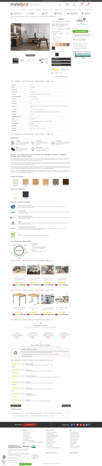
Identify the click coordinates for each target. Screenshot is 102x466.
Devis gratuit (80, 0)
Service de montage (74, 439)
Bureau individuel (52, 16)
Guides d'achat (73, 443)
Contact (86, 0)
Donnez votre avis (65, 69)
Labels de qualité (73, 440)
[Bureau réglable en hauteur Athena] (62, 299)
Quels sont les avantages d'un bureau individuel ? (52, 413)
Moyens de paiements (74, 435)
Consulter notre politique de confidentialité (15, 460)
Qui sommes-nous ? (27, 432)
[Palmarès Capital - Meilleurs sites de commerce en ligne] (82, 54)
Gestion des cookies (51, 437)
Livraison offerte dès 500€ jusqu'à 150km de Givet (51, 0)
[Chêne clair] (64, 44)
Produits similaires (39, 81)
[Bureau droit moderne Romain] (33, 299)
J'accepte (25, 464)
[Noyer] (53, 48)
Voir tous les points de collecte (26, 356)
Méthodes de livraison (74, 433)
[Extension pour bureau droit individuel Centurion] (19, 269)
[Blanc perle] (53, 44)
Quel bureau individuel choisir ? (18, 413)
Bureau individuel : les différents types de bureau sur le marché (42, 415)
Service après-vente (74, 437)
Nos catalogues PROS (27, 437)
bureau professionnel (43, 166)
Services (48, 81)
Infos (12, 81)
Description (18, 81)
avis (62, 68)
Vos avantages (73, 442)
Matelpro (12, 16)
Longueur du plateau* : (56, 31)
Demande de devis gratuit (52, 432)
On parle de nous (26, 435)
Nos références (26, 436)
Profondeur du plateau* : (57, 37)
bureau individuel (15, 162)
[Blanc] (53, 54)
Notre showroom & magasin (28, 440)
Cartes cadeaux (50, 444)
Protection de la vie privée (52, 436)
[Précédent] (11, 37)
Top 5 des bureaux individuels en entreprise (20, 415)
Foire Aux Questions (74, 432)
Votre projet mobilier (74, 447)
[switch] (4, 463)
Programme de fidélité (51, 442)
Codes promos (50, 446)
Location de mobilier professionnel (53, 447)
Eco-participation (50, 440)
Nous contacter (26, 433)
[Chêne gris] (67, 44)
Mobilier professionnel (19, 16)
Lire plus (17, 337)
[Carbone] (57, 54)
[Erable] (57, 44)
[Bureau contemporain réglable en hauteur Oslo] (47, 299)
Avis (52, 81)
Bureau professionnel (43, 16)
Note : (53, 68)
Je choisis (13, 464)
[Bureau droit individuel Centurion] (16, 60)
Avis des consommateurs (75, 446)
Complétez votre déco (28, 81)
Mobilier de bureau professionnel (31, 16)
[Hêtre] (60, 44)
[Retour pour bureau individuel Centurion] (62, 269)
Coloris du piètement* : (58, 51)
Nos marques (25, 439)
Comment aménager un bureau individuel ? (34, 413)
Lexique (71, 444)
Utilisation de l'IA (50, 439)
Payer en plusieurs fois (74, 436)
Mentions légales (50, 433)
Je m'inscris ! (30, 424)
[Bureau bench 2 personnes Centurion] (33, 269)
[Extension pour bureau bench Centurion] (47, 269)
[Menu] (6, 455)
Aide (90, 0)
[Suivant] (49, 37)
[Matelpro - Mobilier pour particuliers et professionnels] (19, 4)
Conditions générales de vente (52, 435)
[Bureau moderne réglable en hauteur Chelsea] (19, 299)
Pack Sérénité (49, 443)
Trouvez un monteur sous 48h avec (61, 76)
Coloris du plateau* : (57, 41)
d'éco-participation (84, 24)
